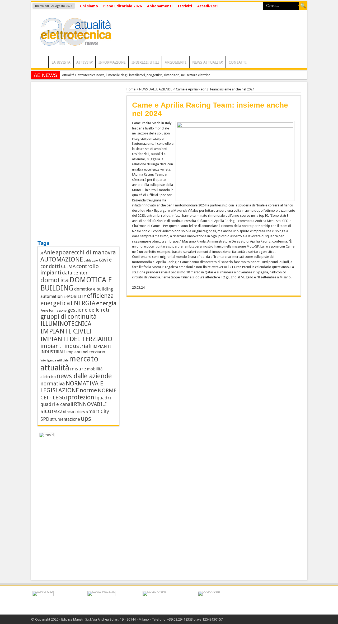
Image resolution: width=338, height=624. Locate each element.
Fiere (44, 310)
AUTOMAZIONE (61, 259)
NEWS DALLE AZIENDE (155, 89)
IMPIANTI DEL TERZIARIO (76, 339)
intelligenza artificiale (54, 360)
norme (88, 390)
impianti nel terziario (85, 352)
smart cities (76, 412)
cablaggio (91, 260)
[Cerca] (303, 6)
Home (130, 89)
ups (86, 418)
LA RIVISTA (61, 62)
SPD (44, 419)
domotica (54, 280)
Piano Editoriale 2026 (122, 6)
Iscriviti (185, 6)
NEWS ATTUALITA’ (207, 62)
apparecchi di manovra (86, 252)
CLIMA (68, 266)
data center (75, 272)
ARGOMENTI (175, 62)
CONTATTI (238, 62)
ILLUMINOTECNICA (65, 323)
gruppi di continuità (68, 316)
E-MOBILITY (74, 296)
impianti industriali (66, 346)
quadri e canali (56, 404)
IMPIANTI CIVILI (66, 331)
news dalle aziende (84, 376)
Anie (49, 252)
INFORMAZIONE (112, 62)
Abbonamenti (159, 6)
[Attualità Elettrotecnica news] (73, 42)
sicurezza (53, 411)
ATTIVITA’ (84, 62)
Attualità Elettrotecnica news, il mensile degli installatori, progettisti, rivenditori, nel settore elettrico (136, 75)
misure (78, 369)
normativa (52, 384)
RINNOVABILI (90, 404)
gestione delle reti (88, 310)
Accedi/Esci (207, 6)
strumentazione (65, 419)
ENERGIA (83, 303)
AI (41, 253)
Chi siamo (89, 6)
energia (106, 303)
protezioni (82, 397)
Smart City (97, 411)
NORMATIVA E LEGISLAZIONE (71, 387)
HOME (41, 63)
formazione (58, 310)
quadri (104, 397)
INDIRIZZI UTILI (145, 62)
